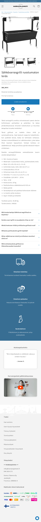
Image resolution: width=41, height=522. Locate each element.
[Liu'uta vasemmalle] (2, 63)
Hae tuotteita (8, 422)
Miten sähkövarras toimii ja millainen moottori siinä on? (18, 237)
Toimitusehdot (8, 435)
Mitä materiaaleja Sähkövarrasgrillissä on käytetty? (16, 213)
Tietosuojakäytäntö (10, 440)
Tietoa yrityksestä (9, 431)
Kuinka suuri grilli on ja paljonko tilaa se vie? (17, 220)
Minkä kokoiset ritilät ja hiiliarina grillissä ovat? (19, 225)
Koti (3, 12)
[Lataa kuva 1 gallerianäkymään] (9, 62)
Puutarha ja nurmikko (23, 12)
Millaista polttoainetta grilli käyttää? (15, 231)
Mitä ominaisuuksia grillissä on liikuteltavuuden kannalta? (13, 245)
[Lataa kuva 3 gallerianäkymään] (31, 62)
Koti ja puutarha (8, 12)
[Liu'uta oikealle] (39, 63)
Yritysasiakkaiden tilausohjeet (13, 449)
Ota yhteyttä (8, 453)
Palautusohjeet (8, 444)
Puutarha (15, 12)
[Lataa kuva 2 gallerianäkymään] (20, 62)
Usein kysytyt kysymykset (12, 426)
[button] (2, 6)
